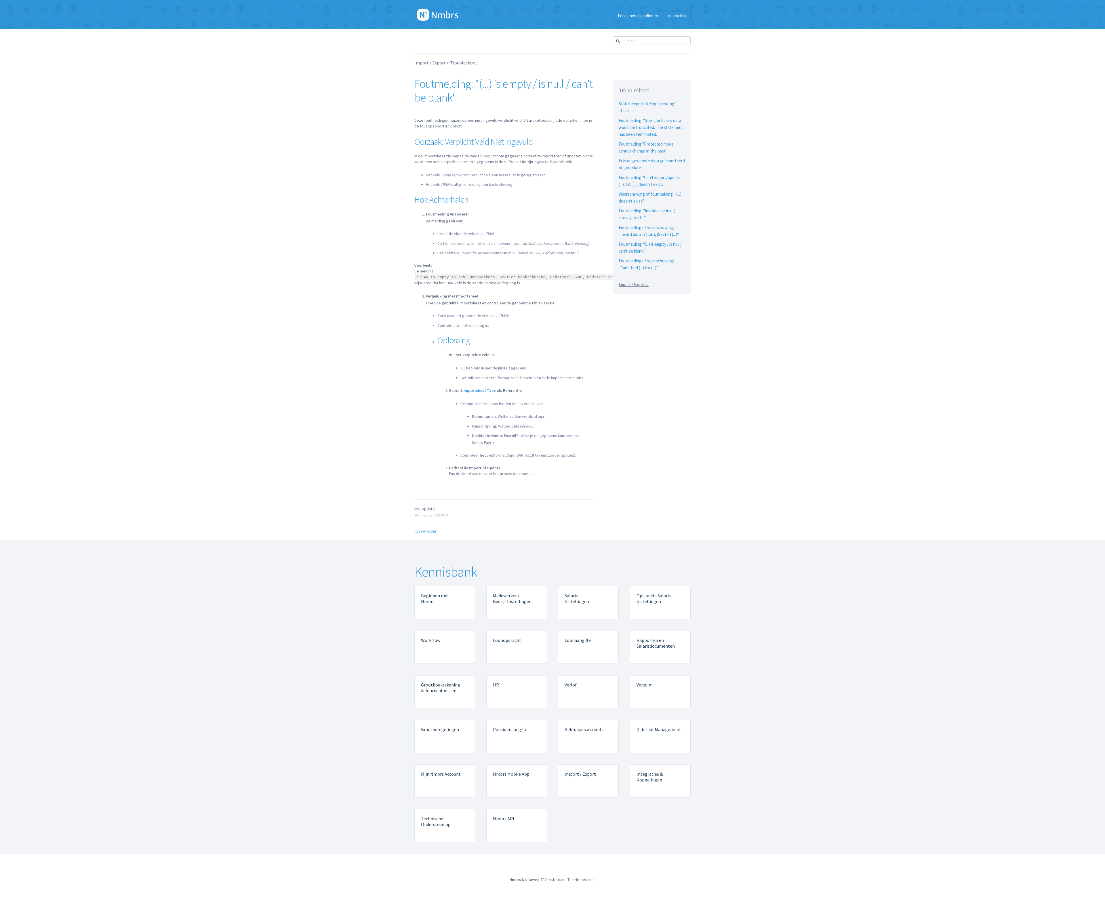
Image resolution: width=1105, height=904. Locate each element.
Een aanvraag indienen (638, 15)
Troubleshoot (463, 63)
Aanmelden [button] (677, 15)
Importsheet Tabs (480, 390)
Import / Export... (634, 284)
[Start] (437, 14)
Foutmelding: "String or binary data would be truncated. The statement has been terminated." (651, 127)
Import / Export (430, 63)
